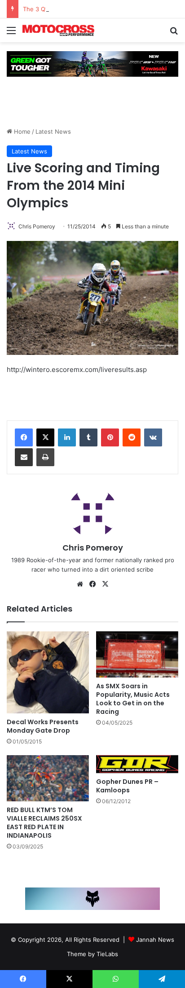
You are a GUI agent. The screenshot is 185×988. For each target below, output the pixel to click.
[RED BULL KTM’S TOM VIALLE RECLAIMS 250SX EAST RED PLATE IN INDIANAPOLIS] (48, 778)
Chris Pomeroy (36, 226)
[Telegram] (162, 979)
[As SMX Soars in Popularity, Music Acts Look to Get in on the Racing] (137, 654)
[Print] (45, 457)
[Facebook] (24, 437)
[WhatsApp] (115, 979)
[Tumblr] (88, 437)
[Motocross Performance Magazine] (58, 30)
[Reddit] (132, 437)
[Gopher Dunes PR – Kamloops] (137, 764)
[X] (45, 437)
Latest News (53, 131)
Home (21, 131)
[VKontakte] (153, 437)
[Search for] (173, 33)
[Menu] (11, 33)
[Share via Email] (24, 457)
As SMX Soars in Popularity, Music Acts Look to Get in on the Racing (133, 699)
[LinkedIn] (67, 437)
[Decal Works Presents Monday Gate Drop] (48, 672)
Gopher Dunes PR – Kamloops (127, 786)
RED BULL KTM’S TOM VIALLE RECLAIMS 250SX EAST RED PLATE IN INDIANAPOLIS (44, 822)
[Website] (80, 584)
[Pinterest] (110, 437)
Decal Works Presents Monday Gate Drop (43, 726)
